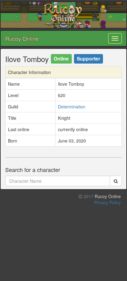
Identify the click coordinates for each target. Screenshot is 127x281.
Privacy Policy (107, 202)
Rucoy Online (22, 38)
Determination (71, 106)
